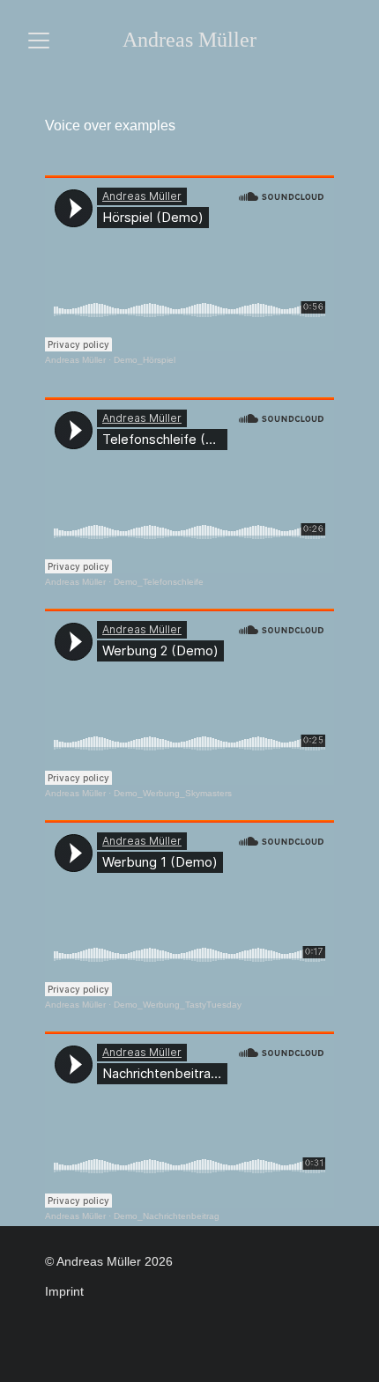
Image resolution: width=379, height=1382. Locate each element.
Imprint (64, 1291)
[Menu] (38, 40)
